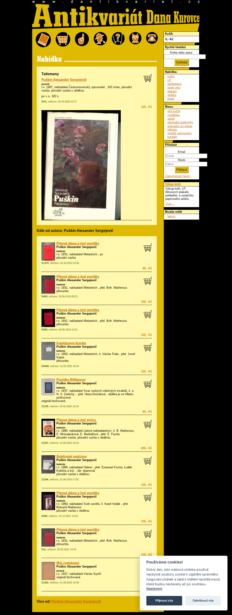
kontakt (172, 137)
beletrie (60, 251)
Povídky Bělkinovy (71, 380)
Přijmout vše (164, 600)
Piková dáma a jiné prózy (76, 420)
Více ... (170, 204)
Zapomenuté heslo (177, 176)
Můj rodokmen (67, 563)
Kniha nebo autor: (181, 52)
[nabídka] (43, 40)
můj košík (173, 111)
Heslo (181, 160)
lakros (171, 216)
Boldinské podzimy (71, 456)
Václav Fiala (110, 354)
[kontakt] (152, 40)
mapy (171, 98)
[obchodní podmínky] (82, 40)
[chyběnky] (100, 40)
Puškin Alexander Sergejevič (64, 80)
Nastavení (154, 588)
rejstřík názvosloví (179, 133)
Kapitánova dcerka (71, 343)
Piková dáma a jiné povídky (77, 243)
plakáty (172, 91)
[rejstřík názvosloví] (135, 40)
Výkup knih (173, 184)
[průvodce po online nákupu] (118, 40)
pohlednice (174, 84)
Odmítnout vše (203, 600)
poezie (45, 84)
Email (181, 152)
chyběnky (173, 115)
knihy (170, 76)
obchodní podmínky (180, 122)
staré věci (173, 87)
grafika (171, 95)
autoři (171, 118)
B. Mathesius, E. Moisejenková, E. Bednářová (95, 432)
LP (169, 80)
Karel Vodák (112, 504)
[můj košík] (63, 40)
